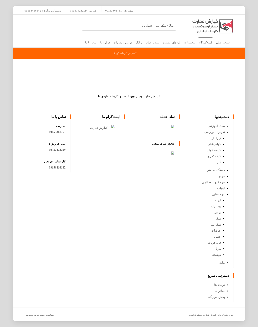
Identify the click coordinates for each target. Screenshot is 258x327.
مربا (218, 248)
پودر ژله (216, 206)
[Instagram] (228, 10)
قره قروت (214, 242)
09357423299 (57, 149)
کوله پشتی (214, 144)
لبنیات (221, 188)
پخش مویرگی (216, 296)
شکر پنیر (215, 224)
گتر (219, 162)
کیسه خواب (213, 150)
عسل (217, 236)
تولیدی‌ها (219, 284)
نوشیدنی (216, 254)
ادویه (218, 200)
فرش (221, 176)
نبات (222, 262)
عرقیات (216, 230)
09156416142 (57, 167)
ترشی (217, 212)
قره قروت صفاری (213, 182)
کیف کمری (214, 156)
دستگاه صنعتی (216, 170)
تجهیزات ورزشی (214, 132)
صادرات (220, 290)
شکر (218, 218)
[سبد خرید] (28, 41)
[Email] (220, 10)
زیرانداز (216, 138)
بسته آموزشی (216, 126)
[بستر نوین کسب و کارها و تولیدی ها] (212, 26)
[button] (57, 132)
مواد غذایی (218, 194)
